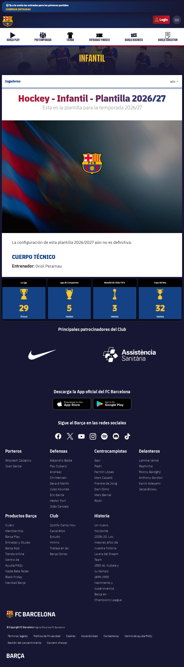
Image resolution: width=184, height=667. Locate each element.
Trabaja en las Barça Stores (59, 551)
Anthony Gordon (151, 478)
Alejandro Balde (61, 460)
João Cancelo (59, 506)
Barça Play (12, 536)
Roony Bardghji (150, 472)
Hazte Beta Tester (17, 571)
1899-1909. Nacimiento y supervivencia (104, 582)
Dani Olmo (101, 489)
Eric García (57, 495)
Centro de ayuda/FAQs (138, 636)
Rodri (98, 501)
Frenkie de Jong (105, 483)
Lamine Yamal (149, 460)
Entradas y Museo (17, 542)
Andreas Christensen (58, 475)
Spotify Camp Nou (62, 525)
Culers (161, 20)
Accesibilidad (89, 636)
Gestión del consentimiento (24, 642)
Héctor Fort (58, 501)
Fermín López (104, 472)
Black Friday (13, 577)
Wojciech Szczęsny (18, 460)
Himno (54, 542)
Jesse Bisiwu (148, 489)
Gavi (97, 460)
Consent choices (57, 642)
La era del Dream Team (106, 557)
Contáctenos (111, 636)
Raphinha (146, 466)
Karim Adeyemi (150, 483)
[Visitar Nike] (42, 354)
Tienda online (14, 554)
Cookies (70, 636)
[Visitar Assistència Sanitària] (129, 354)
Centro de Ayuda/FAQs (14, 562)
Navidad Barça (15, 583)
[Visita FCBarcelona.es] (7, 21)
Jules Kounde (59, 489)
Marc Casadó (103, 478)
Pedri (98, 466)
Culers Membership (14, 528)
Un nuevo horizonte (101, 528)
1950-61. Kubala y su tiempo (106, 568)
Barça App (12, 548)
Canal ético (57, 531)
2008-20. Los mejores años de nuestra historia (106, 542)
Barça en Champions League (108, 597)
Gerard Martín (59, 483)
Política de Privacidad (47, 636)
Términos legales (18, 636)
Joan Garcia (13, 466)
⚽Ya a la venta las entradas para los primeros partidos (37, 7)
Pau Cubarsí (58, 466)
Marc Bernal (102, 495)
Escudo (55, 536)
